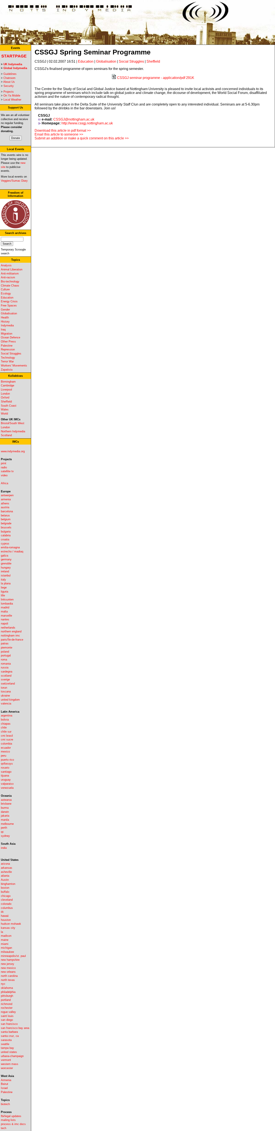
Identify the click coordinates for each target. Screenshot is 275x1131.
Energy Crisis (9, 301)
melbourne (7, 823)
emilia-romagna (10, 547)
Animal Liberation (11, 269)
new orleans (8, 971)
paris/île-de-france (12, 639)
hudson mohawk (11, 923)
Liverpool (6, 389)
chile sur (6, 731)
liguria (4, 591)
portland (6, 999)
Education (7, 297)
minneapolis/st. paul (13, 956)
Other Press (8, 341)
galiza (4, 555)
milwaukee (7, 951)
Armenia (6, 1080)
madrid (5, 607)
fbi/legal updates (11, 1116)
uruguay (6, 779)
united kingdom (10, 699)
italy (3, 579)
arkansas (6, 867)
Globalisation (9, 313)
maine (4, 939)
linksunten (7, 599)
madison (6, 935)
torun (4, 687)
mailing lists (8, 1120)
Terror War (7, 361)
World (4, 413)
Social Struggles (11, 353)
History (5, 321)
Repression (8, 349)
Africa (4, 483)
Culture (5, 289)
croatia (5, 539)
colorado (6, 903)
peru (3, 755)
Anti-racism (8, 277)
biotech (5, 1104)
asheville (6, 871)
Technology (8, 357)
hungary (6, 567)
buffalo (5, 891)
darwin (5, 811)
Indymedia (7, 325)
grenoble (6, 563)
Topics (15, 259)
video (4, 475)
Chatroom (9, 78)
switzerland (8, 683)
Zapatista (6, 369)
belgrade (6, 523)
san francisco (9, 1023)
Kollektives (15, 375)
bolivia (5, 719)
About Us (9, 81)
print (3, 463)
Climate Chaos (10, 285)
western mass (9, 1064)
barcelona (7, 511)
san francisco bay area (15, 1028)
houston (6, 919)
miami (4, 944)
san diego (7, 1019)
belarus (5, 515)
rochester (6, 1007)
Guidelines (10, 73)
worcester (7, 1068)
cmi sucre (7, 739)
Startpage (14, 56)
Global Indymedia (15, 68)
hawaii (5, 915)
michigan (6, 947)
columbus (7, 907)
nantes (5, 619)
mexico (5, 751)
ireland (5, 571)
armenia (6, 499)
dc (2, 911)
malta (4, 611)
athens (5, 503)
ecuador (6, 747)
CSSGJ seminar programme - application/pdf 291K (155, 78)
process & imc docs (13, 1124)
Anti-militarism (10, 273)
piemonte (6, 647)
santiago (6, 771)
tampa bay (7, 1048)
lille (3, 595)
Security (8, 85)
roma (4, 659)
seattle (5, 1044)
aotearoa (6, 799)
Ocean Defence (10, 337)
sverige (5, 679)
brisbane (6, 803)
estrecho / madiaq (12, 551)
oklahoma (7, 987)
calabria (6, 535)
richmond (6, 1004)
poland (5, 651)
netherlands (8, 627)
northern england (11, 631)
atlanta (5, 875)
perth (4, 827)
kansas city (8, 927)
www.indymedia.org (13, 451)
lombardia (7, 603)
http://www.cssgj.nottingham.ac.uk (87, 123)
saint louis (7, 1016)
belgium (6, 519)
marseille (6, 615)
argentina (6, 715)
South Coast (8, 405)
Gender (5, 309)
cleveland (7, 899)
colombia (6, 743)
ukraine (5, 695)
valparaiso (7, 783)
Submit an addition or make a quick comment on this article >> (82, 138)
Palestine (6, 345)
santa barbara (9, 1031)
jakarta (5, 815)
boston (5, 887)
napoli (4, 623)
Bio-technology (10, 281)
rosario (5, 767)
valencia (6, 703)
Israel (4, 1088)
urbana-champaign (12, 1056)
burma (5, 807)
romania (6, 663)
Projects (8, 91)
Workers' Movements (14, 365)
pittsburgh (7, 995)
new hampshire (10, 959)
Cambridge (7, 385)
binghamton (8, 883)
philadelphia (8, 992)
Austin (5, 879)
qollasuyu (7, 763)
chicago (6, 895)
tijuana (5, 775)
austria (5, 507)
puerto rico (7, 759)
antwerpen (7, 495)
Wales (5, 409)
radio (4, 467)
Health (5, 317)
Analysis (6, 265)
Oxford (5, 397)
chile (4, 727)
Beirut (4, 1084)
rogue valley (8, 1011)
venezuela (7, 787)
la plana (6, 583)
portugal (6, 655)
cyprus (5, 543)
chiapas (6, 723)
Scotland (6, 435)
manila (5, 819)
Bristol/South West (12, 423)
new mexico (8, 968)
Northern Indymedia (13, 431)
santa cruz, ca (10, 1036)
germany (6, 559)
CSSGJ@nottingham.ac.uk (73, 119)
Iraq (3, 329)
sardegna (6, 671)
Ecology (6, 293)
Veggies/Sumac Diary (14, 180)
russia (4, 667)
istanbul (6, 575)
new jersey (7, 963)
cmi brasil (7, 735)
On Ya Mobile (11, 95)
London (5, 393)
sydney (5, 835)
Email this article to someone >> (59, 134)
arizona (5, 863)
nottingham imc (10, 635)
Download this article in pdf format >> (63, 130)
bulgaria (6, 531)
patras (5, 643)
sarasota (6, 1040)
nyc (3, 983)
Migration (6, 333)
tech (3, 1128)
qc (2, 831)
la (2, 931)
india (4, 847)
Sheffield (6, 401)
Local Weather (12, 99)
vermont (6, 1060)
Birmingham (8, 381)
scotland (6, 675)
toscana (6, 691)
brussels (6, 527)
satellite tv (7, 471)
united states (9, 1052)
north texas (8, 980)
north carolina (9, 975)
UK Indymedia (12, 64)
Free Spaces (9, 305)
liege (4, 587)
